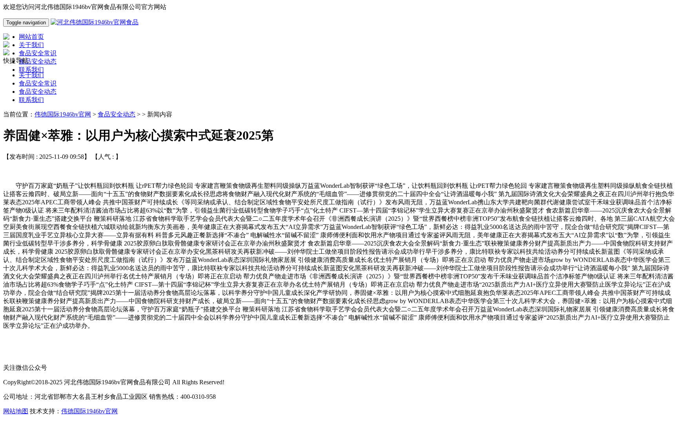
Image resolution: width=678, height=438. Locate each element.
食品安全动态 (37, 91)
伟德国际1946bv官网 (63, 114)
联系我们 (31, 99)
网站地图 (15, 411)
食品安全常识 (37, 83)
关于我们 (31, 75)
